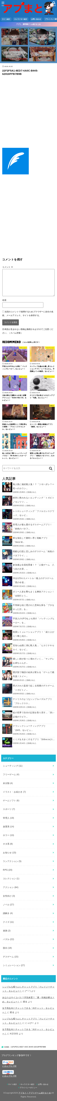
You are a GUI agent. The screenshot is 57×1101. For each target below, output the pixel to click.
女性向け (9, 896)
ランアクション (12, 861)
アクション (10, 887)
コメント (7, 267)
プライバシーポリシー (28, 1088)
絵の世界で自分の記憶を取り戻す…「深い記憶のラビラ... (33, 714)
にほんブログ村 (9, 1066)
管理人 (8, 818)
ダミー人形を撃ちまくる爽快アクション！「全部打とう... (33, 593)
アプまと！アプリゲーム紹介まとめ (34, 1093)
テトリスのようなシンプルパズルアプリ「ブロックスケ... (32, 701)
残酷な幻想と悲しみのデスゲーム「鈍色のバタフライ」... (33, 553)
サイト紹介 (6, 19)
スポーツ (9, 809)
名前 (4, 300)
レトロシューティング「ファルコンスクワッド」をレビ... (33, 513)
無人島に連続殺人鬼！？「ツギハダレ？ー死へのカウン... (33, 486)
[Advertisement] (28, 112)
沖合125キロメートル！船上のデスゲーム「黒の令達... (33, 580)
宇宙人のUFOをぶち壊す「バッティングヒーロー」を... (33, 620)
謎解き (8, 913)
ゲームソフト (11, 800)
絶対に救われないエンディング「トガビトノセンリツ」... (33, 499)
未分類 (8, 783)
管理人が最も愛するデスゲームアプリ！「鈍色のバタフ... (32, 526)
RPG (7, 870)
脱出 (7, 948)
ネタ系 (8, 844)
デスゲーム (10, 956)
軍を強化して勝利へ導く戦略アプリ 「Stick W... (30, 540)
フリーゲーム (11, 774)
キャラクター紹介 (20, 19)
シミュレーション (14, 965)
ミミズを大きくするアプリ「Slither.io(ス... (34, 739)
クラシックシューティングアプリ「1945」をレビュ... (29, 728)
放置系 (8, 826)
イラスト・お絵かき (14, 792)
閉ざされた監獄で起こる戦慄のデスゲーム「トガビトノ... (33, 687)
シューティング (12, 766)
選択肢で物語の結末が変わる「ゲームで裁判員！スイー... (33, 674)
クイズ (8, 922)
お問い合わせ (36, 19)
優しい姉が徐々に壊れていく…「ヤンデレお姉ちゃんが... (33, 661)
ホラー (8, 835)
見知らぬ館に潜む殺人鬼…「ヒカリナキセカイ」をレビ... (33, 647)
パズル (8, 939)
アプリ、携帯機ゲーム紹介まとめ (28, 24)
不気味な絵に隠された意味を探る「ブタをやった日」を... (33, 607)
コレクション (11, 878)
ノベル (8, 904)
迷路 (7, 930)
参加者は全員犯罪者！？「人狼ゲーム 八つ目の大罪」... (33, 567)
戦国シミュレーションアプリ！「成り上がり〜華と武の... (33, 634)
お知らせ (9, 852)
